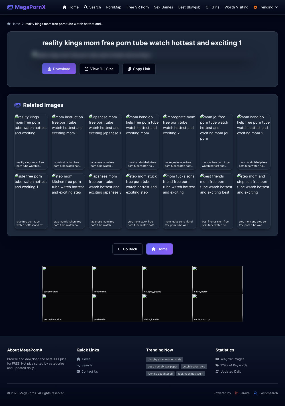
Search (86, 365)
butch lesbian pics (194, 366)
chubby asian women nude (164, 359)
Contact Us (89, 371)
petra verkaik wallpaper (162, 366)
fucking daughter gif (160, 373)
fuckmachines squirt (190, 373)
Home (15, 24)
